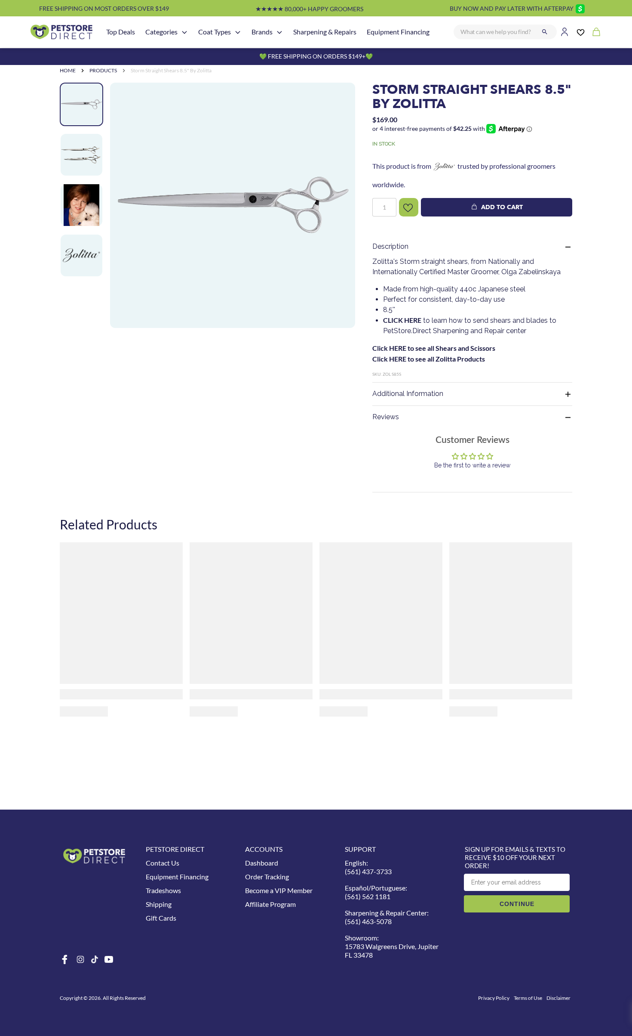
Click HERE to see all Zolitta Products (428, 359)
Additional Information (407, 394)
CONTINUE (517, 903)
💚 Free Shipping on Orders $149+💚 (316, 56)
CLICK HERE (402, 320)
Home (68, 70)
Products (103, 70)
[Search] (544, 31)
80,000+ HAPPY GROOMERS (309, 8)
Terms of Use (528, 998)
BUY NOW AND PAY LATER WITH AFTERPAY (512, 8)
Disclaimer (558, 998)
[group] (232, 225)
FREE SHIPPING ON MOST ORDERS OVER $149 (104, 8)
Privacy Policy (493, 998)
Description (390, 246)
